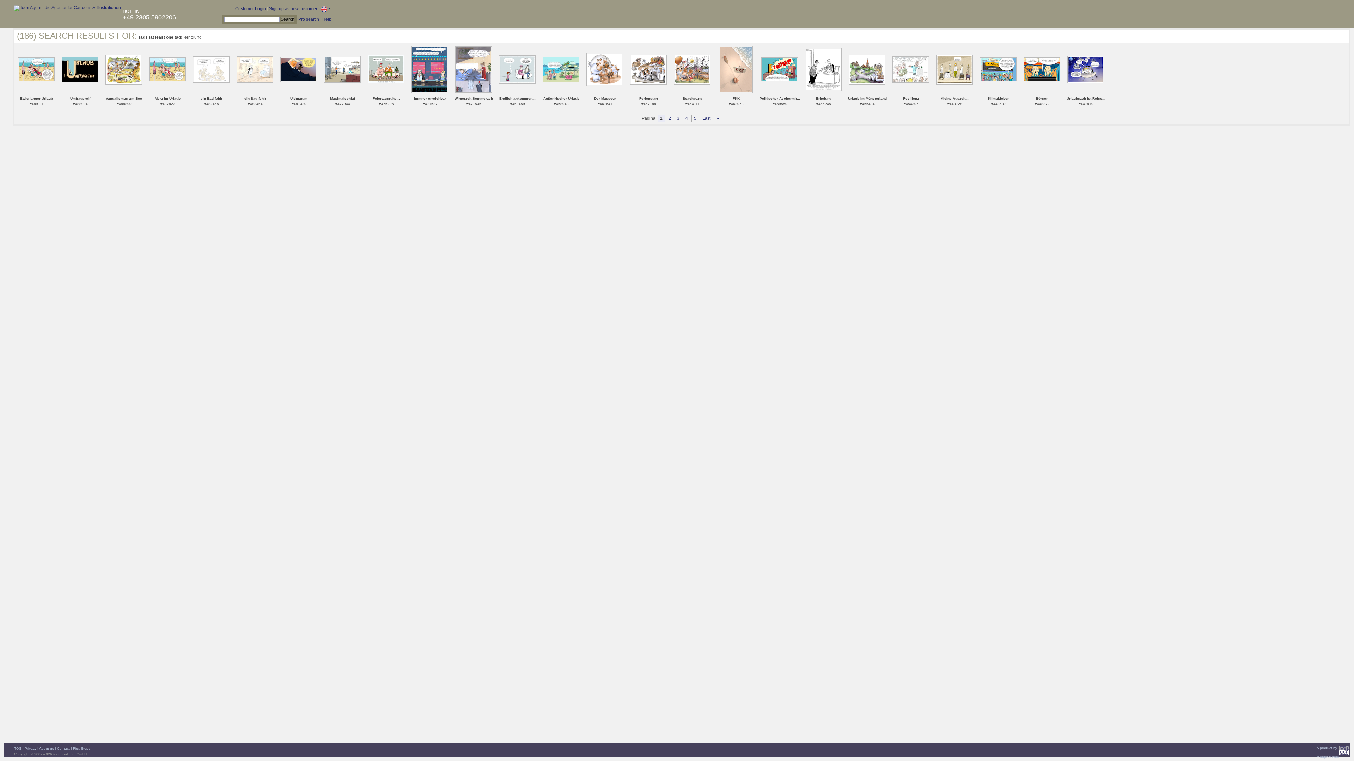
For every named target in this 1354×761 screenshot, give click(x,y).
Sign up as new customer (293, 8)
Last (706, 118)
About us (46, 748)
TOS (18, 748)
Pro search (308, 19)
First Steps (81, 748)
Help (326, 19)
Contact (63, 748)
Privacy (30, 748)
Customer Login (250, 8)
